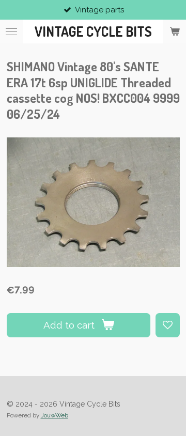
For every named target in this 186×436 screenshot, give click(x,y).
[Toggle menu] (11, 31)
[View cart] (174, 31)
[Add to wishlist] (168, 325)
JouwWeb (54, 415)
